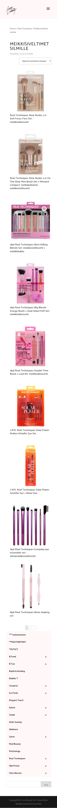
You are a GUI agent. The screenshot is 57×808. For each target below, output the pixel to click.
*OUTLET (13, 649)
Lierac (28, 736)
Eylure (28, 707)
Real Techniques (25, 28)
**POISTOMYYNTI (17, 642)
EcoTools (28, 693)
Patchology (14, 751)
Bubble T (13, 678)
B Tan (28, 664)
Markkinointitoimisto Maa (28, 804)
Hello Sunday (15, 722)
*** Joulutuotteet (17, 635)
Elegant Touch (16, 700)
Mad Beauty (15, 744)
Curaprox (28, 685)
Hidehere (13, 729)
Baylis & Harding (17, 671)
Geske (28, 715)
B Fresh (28, 656)
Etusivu (13, 28)
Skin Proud (28, 766)
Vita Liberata (28, 773)
